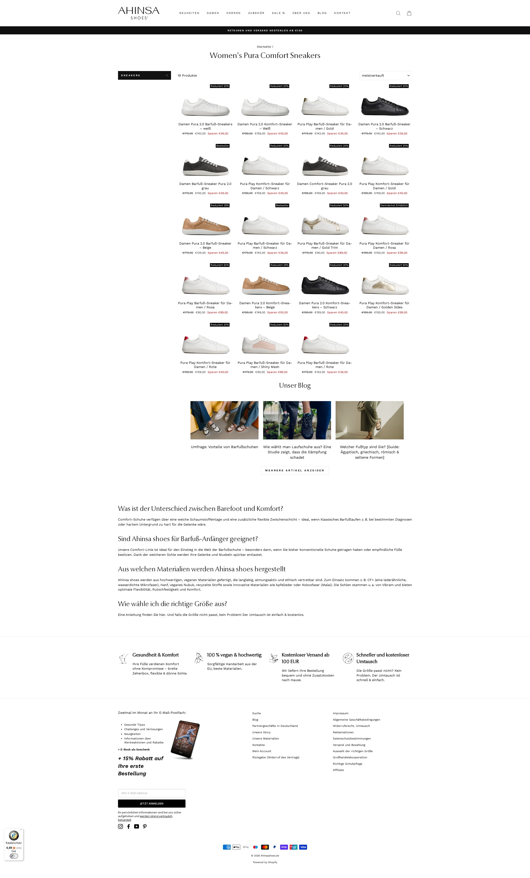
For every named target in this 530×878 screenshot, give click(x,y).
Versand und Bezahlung (349, 745)
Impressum (340, 713)
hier (162, 615)
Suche (256, 713)
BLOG (322, 12)
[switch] (14, 856)
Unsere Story (261, 732)
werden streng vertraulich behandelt (145, 818)
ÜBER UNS (301, 12)
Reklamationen (343, 732)
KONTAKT (342, 12)
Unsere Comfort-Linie (135, 550)
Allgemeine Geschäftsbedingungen (356, 719)
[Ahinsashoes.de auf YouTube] (136, 826)
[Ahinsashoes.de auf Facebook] (128, 826)
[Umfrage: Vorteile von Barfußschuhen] (224, 420)
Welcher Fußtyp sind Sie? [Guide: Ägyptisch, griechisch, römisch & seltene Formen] (369, 452)
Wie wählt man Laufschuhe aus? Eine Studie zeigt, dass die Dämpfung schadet (297, 452)
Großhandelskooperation (350, 757)
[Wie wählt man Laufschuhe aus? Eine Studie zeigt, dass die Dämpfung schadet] (297, 420)
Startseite (264, 46)
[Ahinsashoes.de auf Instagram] (120, 826)
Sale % (278, 12)
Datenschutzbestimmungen (352, 738)
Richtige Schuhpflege (347, 763)
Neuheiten (189, 12)
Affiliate (338, 770)
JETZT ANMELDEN (151, 803)
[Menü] (20, 830)
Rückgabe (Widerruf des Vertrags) (275, 757)
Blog (255, 719)
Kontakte (258, 745)
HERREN (233, 12)
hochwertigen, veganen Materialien (188, 580)
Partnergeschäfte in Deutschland (275, 725)
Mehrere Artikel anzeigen (295, 470)
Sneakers (131, 75)
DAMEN (213, 12)
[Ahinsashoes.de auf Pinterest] (144, 826)
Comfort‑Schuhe (131, 519)
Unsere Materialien (265, 738)
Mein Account (261, 751)
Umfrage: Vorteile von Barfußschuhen (224, 447)
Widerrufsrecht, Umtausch (351, 725)
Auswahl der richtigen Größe (353, 751)
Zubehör (256, 12)
